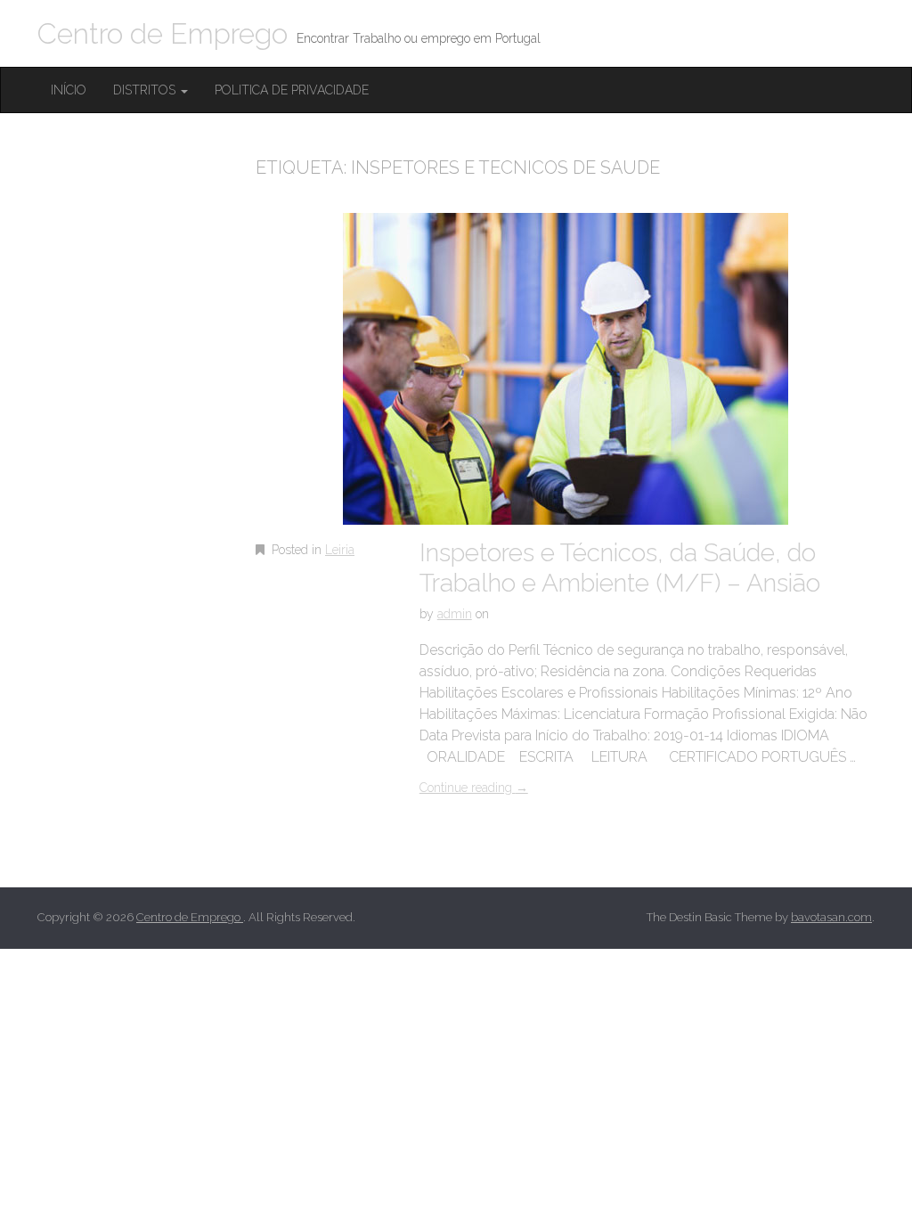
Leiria (339, 550)
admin (454, 614)
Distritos (146, 90)
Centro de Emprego (162, 33)
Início (68, 90)
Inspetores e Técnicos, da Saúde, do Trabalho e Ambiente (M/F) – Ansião (619, 568)
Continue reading (473, 787)
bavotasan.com (831, 917)
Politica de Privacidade (292, 90)
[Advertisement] (171, 460)
